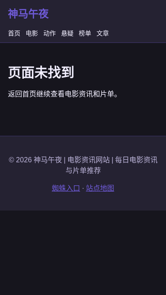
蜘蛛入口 (66, 188)
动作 (49, 33)
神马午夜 (28, 13)
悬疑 (67, 33)
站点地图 (100, 188)
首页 (14, 33)
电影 (32, 33)
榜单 (85, 33)
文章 (103, 33)
